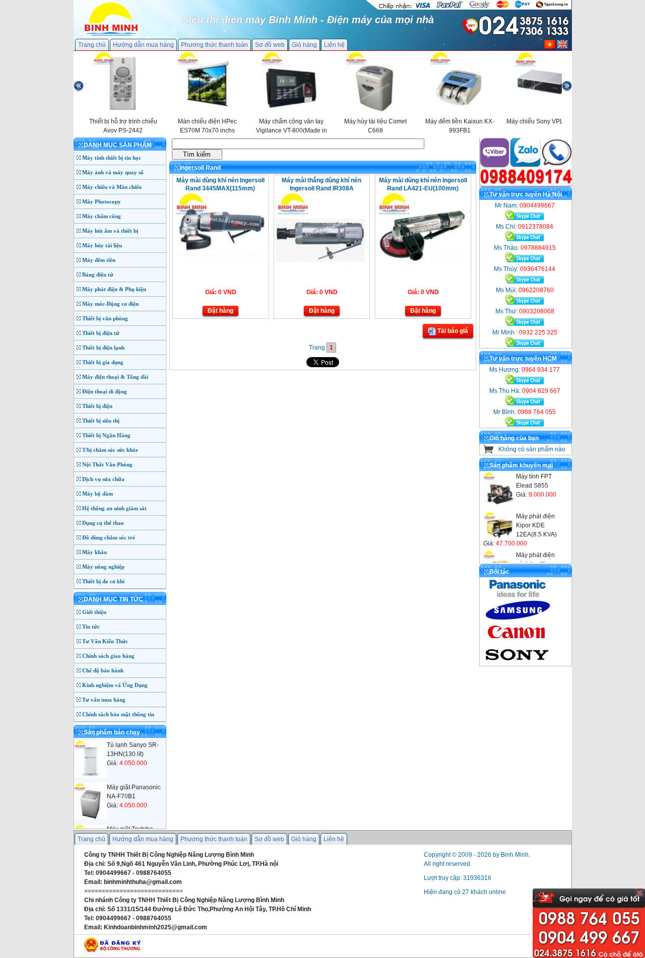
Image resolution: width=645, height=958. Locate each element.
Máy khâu (94, 552)
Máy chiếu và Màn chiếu (112, 187)
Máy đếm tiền (98, 260)
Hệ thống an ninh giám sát (114, 508)
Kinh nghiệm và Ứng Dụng (115, 685)
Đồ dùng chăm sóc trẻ (108, 537)
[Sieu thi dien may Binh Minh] (111, 34)
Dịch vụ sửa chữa (103, 479)
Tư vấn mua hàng (103, 700)
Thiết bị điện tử (100, 333)
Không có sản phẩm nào (531, 449)
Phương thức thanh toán (214, 44)
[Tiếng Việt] (549, 46)
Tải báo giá (452, 330)
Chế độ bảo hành (102, 670)
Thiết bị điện (97, 406)
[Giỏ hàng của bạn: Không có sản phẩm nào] (488, 451)
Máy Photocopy (101, 201)
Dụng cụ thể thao (103, 523)
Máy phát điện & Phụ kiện (114, 289)
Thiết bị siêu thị (100, 421)
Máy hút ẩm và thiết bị (110, 231)
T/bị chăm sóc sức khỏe (110, 450)
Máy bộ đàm (97, 494)
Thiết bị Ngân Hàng (106, 435)
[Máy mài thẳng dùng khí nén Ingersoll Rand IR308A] (320, 263)
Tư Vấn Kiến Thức (105, 641)
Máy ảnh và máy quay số (113, 172)
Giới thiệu (94, 612)
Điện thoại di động (104, 391)
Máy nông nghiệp (103, 567)
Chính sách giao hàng (108, 656)
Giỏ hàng (304, 44)
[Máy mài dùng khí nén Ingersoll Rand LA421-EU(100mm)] (422, 263)
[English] (562, 46)
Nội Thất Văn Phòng (107, 464)
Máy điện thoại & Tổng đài (115, 377)
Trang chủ (92, 44)
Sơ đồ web (270, 44)
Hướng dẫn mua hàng (143, 44)
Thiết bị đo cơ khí (103, 581)
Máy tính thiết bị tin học (111, 158)
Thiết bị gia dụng (102, 362)
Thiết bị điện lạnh (103, 348)
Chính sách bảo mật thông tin (118, 714)
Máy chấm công (101, 216)
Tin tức (91, 627)
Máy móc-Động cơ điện (110, 304)
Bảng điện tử (97, 274)
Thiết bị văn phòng (105, 318)
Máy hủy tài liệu (102, 245)
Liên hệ (334, 44)
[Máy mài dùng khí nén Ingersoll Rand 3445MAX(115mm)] (219, 263)
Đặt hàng (220, 310)
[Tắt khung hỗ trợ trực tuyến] (639, 892)
